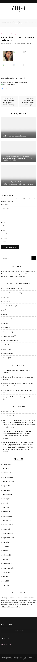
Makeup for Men (16, 134)
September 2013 (8, 568)
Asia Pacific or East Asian (11, 289)
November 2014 (8, 533)
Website (4, 238)
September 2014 (8, 538)
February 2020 (7, 473)
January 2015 (7, 529)
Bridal (4, 297)
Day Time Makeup (9, 156)
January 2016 (7, 520)
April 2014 (6, 546)
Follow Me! (19, 631)
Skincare (5, 349)
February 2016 (7, 516)
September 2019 (8, 481)
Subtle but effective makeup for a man (14, 136)
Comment (4, 205)
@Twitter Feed (6, 644)
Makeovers (5, 34)
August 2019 (6, 486)
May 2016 (6, 507)
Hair (4, 323)
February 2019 (7, 494)
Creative (5, 302)
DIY (4, 310)
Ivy (4, 43)
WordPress (27, 659)
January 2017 (7, 499)
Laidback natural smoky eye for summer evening (18, 184)
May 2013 (6, 585)
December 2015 (8, 525)
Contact (14, 412)
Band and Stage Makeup (11, 293)
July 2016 (6, 503)
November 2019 (8, 477)
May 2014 (6, 542)
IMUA (18, 7)
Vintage (14, 34)
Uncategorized (8, 354)
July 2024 (6, 468)
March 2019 (6, 490)
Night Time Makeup (17, 182)
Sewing (5, 345)
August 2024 (7, 464)
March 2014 (6, 551)
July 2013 (5, 577)
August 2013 (6, 572)
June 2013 (6, 581)
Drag (4, 315)
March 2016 (6, 512)
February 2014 (7, 555)
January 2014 (7, 559)
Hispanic (18, 156)
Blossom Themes (11, 659)
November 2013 (8, 564)
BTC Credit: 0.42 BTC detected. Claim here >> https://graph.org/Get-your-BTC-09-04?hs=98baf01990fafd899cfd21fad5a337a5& (18, 433)
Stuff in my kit (9, 427)
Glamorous (6, 319)
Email (3, 230)
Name (3, 222)
